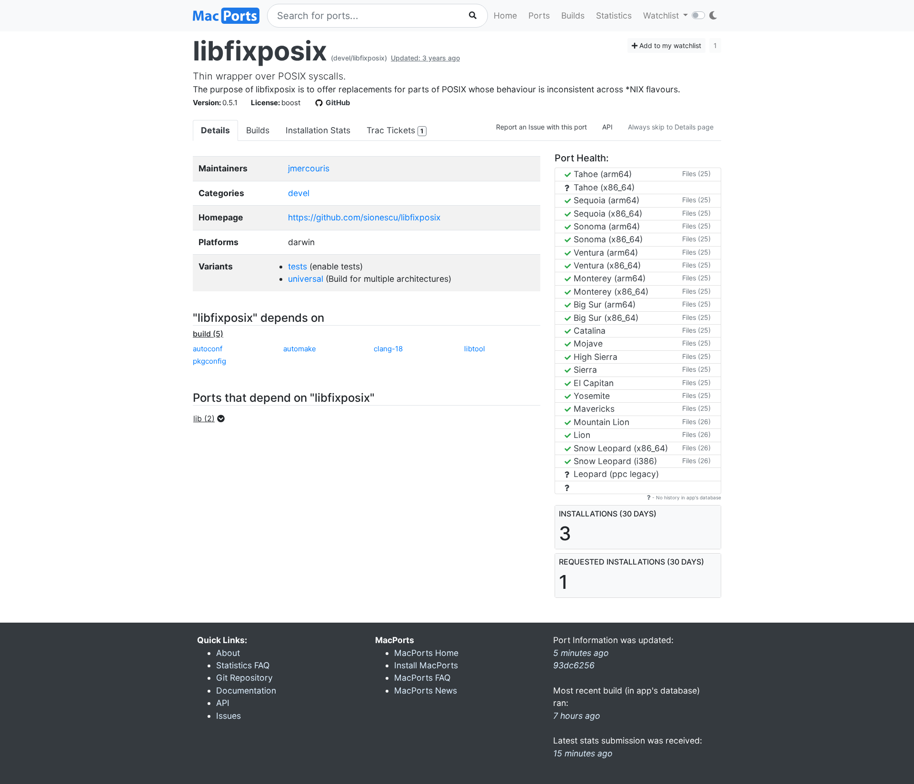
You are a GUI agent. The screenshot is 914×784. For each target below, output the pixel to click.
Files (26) (696, 421)
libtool (474, 348)
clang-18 (388, 348)
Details (215, 130)
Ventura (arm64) (604, 253)
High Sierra (594, 357)
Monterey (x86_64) (609, 292)
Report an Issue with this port (541, 127)
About (228, 653)
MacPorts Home (426, 653)
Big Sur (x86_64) (604, 318)
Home (505, 15)
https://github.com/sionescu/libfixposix (364, 217)
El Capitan (592, 383)
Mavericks (593, 409)
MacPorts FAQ (422, 678)
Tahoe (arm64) (601, 174)
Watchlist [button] (662, 15)
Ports (539, 15)
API (607, 127)
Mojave (587, 343)
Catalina (588, 331)
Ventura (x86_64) (606, 265)
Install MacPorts (426, 665)
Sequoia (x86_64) (606, 213)
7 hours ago (576, 716)
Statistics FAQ (242, 665)
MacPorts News (425, 690)
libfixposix (260, 51)
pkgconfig (209, 361)
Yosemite (590, 396)
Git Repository (244, 678)
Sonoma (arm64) (605, 226)
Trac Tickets (395, 130)
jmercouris (308, 168)
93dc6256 (574, 665)
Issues (228, 716)
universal (305, 279)
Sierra (584, 370)
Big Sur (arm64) (603, 304)
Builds (573, 15)
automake (299, 348)
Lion (580, 435)
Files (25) (696, 173)
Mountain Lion (600, 422)
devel (298, 193)
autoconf (207, 348)
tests (297, 266)
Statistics (614, 15)
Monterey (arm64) (608, 278)
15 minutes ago (583, 753)
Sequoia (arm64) (605, 200)
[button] (212, 418)
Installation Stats (318, 130)
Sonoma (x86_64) (607, 239)
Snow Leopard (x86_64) (619, 448)
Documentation (246, 690)
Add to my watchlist (669, 45)
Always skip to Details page (671, 127)
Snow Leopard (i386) (614, 461)
